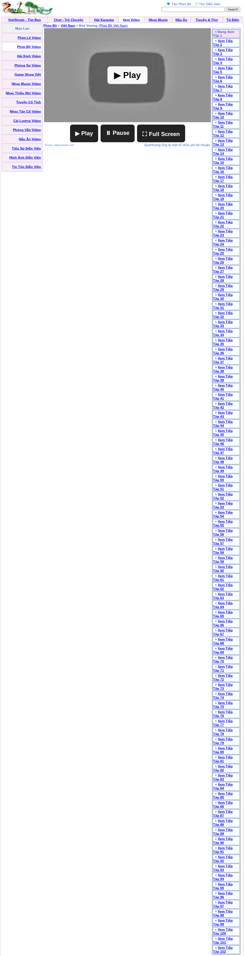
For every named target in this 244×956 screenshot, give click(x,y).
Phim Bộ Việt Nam (113, 25)
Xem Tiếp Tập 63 (223, 596)
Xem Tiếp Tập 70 (223, 659)
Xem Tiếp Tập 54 (223, 514)
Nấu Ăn (181, 20)
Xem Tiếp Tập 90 (223, 841)
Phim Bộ (50, 25)
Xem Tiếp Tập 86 (223, 804)
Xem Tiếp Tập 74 (223, 695)
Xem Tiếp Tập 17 (223, 179)
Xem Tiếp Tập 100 (223, 931)
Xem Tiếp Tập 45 (223, 432)
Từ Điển (232, 20)
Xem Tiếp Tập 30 (223, 296)
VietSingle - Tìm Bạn (24, 20)
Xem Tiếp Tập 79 (223, 741)
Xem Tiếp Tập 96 (223, 895)
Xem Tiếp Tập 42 (223, 405)
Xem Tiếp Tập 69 (223, 650)
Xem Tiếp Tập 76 (223, 714)
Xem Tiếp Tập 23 (223, 233)
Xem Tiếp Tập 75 (223, 705)
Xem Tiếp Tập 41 (223, 396)
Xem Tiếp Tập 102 (223, 949)
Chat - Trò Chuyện (68, 20)
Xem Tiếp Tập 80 (223, 750)
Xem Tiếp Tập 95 (223, 886)
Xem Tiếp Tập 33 (223, 324)
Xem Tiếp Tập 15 (223, 160)
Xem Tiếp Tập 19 (223, 197)
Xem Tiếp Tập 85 (223, 795)
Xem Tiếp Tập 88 (223, 822)
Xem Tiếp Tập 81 (223, 759)
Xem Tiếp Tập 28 (223, 278)
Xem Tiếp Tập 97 (223, 904)
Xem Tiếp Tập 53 (223, 505)
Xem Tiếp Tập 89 (223, 831)
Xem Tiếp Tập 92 (223, 859)
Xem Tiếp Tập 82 (223, 768)
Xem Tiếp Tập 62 (223, 587)
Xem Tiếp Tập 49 (223, 469)
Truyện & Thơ (207, 20)
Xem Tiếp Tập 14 (223, 151)
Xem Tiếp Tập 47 (223, 451)
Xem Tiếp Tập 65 (223, 614)
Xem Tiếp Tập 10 (223, 115)
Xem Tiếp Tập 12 (223, 133)
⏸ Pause (117, 133)
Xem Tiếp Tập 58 (223, 550)
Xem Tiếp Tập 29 (223, 287)
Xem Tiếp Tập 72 (223, 677)
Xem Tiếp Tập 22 (223, 224)
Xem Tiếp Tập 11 (223, 124)
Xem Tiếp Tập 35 (223, 342)
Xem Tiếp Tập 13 (223, 142)
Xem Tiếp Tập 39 (223, 378)
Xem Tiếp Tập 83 (223, 777)
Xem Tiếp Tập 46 (223, 442)
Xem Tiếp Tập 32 (223, 315)
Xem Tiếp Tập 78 (223, 732)
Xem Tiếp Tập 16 (223, 169)
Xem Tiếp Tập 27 (223, 269)
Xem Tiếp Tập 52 (223, 496)
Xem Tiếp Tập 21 (223, 215)
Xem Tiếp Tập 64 (223, 605)
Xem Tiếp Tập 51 (223, 487)
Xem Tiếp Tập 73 (223, 686)
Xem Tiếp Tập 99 (223, 922)
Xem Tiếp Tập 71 (223, 668)
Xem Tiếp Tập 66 (223, 623)
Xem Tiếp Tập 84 (223, 786)
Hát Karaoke (104, 20)
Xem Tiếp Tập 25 (223, 251)
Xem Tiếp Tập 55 (223, 523)
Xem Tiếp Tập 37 (223, 360)
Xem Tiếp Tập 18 (223, 188)
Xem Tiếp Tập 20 (223, 206)
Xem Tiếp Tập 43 (223, 414)
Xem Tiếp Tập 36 (223, 351)
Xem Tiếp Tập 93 (223, 868)
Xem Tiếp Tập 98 (223, 913)
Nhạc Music (158, 20)
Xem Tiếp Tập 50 (223, 478)
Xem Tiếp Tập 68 (223, 641)
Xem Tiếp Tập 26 (223, 260)
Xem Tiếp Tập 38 (223, 369)
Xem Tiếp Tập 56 (223, 532)
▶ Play (84, 133)
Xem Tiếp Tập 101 (223, 940)
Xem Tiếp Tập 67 (223, 632)
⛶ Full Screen (161, 134)
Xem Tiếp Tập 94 (223, 877)
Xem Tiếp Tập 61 (223, 578)
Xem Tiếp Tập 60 (223, 569)
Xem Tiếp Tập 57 (223, 541)
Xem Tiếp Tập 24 (223, 242)
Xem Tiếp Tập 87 (223, 813)
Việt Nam (68, 25)
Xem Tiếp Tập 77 (223, 723)
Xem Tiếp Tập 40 (223, 387)
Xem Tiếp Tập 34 (223, 333)
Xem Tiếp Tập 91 (223, 850)
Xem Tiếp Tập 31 (223, 306)
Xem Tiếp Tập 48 (223, 460)
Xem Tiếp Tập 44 (223, 423)
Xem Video (131, 20)
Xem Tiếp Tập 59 (223, 559)
